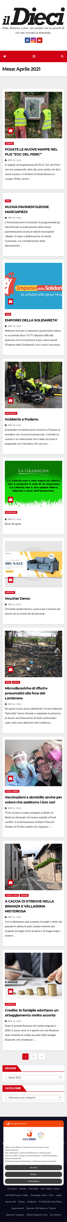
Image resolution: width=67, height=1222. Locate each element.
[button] (62, 56)
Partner (21, 1202)
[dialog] (33, 1152)
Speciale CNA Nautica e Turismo (41, 1208)
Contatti (22, 1189)
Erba (8, 201)
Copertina (10, 1004)
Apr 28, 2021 (15, 326)
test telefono (55, 1215)
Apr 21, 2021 (15, 604)
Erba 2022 (33, 1189)
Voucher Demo (17, 598)
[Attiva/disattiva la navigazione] (34, 56)
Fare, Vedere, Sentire (50, 1189)
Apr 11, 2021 (14, 808)
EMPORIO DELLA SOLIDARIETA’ (31, 320)
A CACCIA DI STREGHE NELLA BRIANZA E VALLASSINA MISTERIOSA (29, 906)
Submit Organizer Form (37, 1215)
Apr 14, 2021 (15, 704)
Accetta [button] (33, 1167)
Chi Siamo (12, 1189)
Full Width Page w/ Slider (16, 1195)
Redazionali (11, 413)
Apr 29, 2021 (15, 218)
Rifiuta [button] (33, 1174)
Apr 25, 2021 (15, 519)
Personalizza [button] (33, 1181)
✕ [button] (60, 1124)
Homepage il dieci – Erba (42, 1195)
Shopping (10, 592)
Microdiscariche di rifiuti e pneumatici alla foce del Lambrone (26, 693)
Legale (59, 1195)
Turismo (9, 143)
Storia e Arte (12, 895)
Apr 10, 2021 (15, 1021)
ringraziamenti (17, 1208)
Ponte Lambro (12, 791)
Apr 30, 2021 (15, 160)
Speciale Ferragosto (15, 1215)
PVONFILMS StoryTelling (50, 1202)
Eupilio (16, 682)
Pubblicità (31, 1202)
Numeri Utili (10, 1202)
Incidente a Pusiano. (22, 419)
